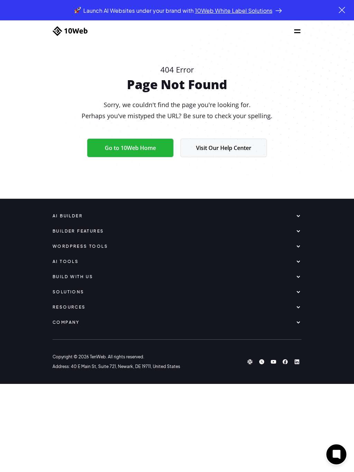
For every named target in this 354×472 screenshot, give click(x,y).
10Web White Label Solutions (233, 10)
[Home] (70, 31)
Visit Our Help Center (223, 148)
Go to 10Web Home (130, 148)
